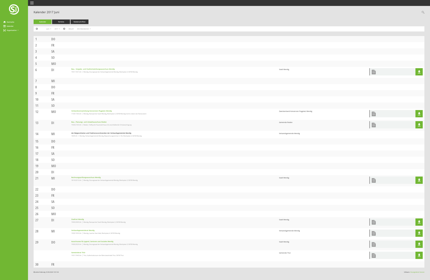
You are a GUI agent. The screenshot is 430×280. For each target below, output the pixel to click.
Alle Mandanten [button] (83, 29)
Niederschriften (80, 22)
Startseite (10, 22)
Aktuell (71, 29)
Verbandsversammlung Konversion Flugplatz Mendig (91, 111)
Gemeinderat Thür (78, 252)
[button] (14, 30)
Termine (61, 22)
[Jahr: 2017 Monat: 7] (64, 29)
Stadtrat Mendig (77, 219)
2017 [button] (57, 29)
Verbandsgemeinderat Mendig (83, 230)
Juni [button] (48, 29)
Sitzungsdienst (417, 272)
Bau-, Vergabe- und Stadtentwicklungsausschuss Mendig (93, 69)
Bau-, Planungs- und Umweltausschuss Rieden (89, 122)
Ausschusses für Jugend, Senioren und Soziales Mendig (92, 241)
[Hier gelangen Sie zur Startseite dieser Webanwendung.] (14, 9)
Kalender (10, 26)
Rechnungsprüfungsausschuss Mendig (86, 177)
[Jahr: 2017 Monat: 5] (36, 29)
